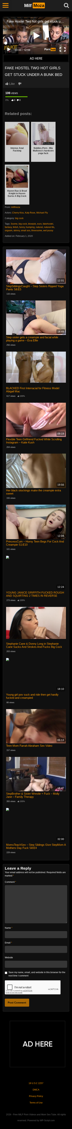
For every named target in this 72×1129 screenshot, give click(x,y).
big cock (19, 218)
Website (9, 957)
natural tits (49, 227)
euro (39, 224)
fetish (15, 227)
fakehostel (48, 224)
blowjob (32, 224)
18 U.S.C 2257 (36, 1083)
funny (22, 227)
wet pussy (48, 230)
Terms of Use (36, 1102)
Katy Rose (30, 212)
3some (14, 224)
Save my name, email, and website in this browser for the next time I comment (36, 974)
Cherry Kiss (18, 212)
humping (30, 227)
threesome (36, 230)
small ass (25, 230)
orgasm (8, 230)
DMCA (36, 1089)
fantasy (8, 227)
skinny (16, 230)
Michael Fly (42, 212)
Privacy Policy (36, 1096)
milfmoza (15, 207)
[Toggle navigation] (5, 5)
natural (39, 227)
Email (8, 942)
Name (8, 928)
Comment (10, 882)
